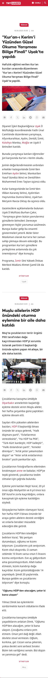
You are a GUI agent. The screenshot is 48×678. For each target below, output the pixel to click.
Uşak (37, 126)
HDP (14, 426)
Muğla (25, 142)
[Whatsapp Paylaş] (37, 117)
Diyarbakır (8, 403)
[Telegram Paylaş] (30, 117)
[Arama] (45, 3)
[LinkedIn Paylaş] (24, 117)
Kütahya (7, 142)
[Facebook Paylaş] (11, 117)
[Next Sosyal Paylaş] (4, 117)
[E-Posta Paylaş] (43, 117)
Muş (24, 667)
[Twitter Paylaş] (17, 117)
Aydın (15, 173)
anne (20, 470)
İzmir (18, 260)
